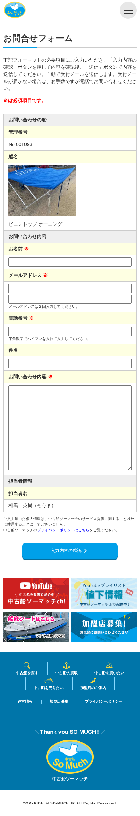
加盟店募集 (59, 701)
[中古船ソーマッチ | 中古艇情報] (14, 10)
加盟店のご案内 (93, 687)
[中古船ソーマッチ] (70, 772)
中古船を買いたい (109, 673)
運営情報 (25, 701)
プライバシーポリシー (103, 701)
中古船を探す (27, 673)
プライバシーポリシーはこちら (63, 530)
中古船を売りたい (49, 687)
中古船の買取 (66, 673)
